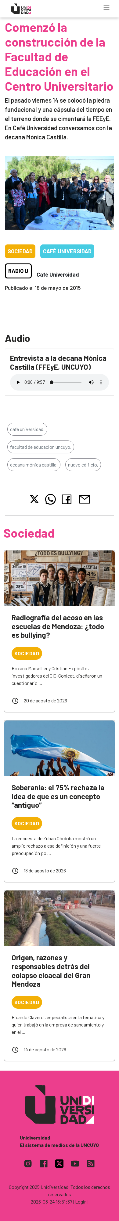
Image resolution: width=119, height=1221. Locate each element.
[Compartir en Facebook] (68, 499)
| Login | (80, 1201)
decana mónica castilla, (34, 464)
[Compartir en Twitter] (34, 499)
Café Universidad (67, 251)
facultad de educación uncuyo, (40, 447)
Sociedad (20, 251)
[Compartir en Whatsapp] (50, 499)
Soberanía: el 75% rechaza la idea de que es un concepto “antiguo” (58, 796)
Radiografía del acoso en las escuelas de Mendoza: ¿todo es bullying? (58, 626)
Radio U (18, 270)
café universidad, (27, 429)
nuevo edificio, (83, 464)
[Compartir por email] (84, 498)
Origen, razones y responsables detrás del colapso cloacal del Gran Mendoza (51, 970)
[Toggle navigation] (106, 7)
